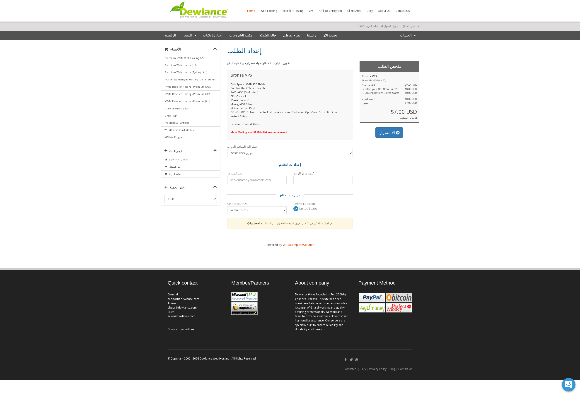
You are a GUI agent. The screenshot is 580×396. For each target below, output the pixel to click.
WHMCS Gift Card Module (179, 130)
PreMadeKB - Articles (176, 122)
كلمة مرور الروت (303, 173)
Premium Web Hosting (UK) (180, 65)
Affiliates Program (330, 11)
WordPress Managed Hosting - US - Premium (190, 79)
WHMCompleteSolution (298, 245)
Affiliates (350, 369)
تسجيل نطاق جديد (178, 159)
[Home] (199, 19)
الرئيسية (170, 35)
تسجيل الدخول (391, 26)
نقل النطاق (174, 166)
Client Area (354, 11)
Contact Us (403, 11)
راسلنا (311, 35)
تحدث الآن (330, 35)
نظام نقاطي (291, 35)
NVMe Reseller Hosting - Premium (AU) (187, 101)
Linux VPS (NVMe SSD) (177, 108)
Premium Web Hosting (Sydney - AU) (185, 72)
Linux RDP (170, 115)
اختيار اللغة (411, 26)
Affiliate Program (174, 137)
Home (251, 11)
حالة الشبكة (267, 35)
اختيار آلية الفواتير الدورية (242, 147)
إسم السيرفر (235, 173)
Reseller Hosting (293, 11)
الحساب (406, 35)
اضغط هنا (255, 223)
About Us (384, 11)
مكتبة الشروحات (241, 35)
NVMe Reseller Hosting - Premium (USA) (187, 86)
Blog (370, 11)
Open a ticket (176, 329)
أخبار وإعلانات (212, 35)
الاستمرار (387, 132)
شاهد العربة (174, 174)
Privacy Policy (378, 369)
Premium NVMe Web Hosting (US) (184, 58)
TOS (363, 369)
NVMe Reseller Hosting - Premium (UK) (187, 94)
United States (307, 208)
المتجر (188, 35)
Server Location (304, 204)
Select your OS (237, 204)
